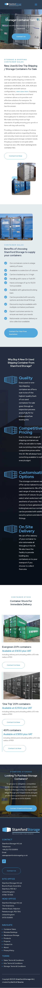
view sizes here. (22, 91)
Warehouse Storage (11, 935)
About (6, 947)
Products (7, 938)
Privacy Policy (9, 950)
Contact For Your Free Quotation (18, 332)
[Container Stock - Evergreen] (21, 642)
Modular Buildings (10, 932)
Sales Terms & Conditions (14, 960)
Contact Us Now (15, 156)
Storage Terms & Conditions (15, 966)
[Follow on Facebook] (4, 861)
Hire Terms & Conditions (13, 963)
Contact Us (21, 36)
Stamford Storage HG (25, 979)
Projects (7, 941)
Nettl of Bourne (17, 982)
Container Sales (10, 929)
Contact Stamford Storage (21, 808)
